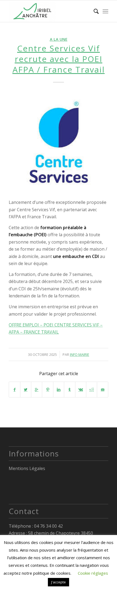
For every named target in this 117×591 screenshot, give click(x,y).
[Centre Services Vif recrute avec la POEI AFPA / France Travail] (58, 142)
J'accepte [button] (58, 582)
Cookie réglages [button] (93, 573)
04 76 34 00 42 (48, 526)
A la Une (58, 39)
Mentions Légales (27, 468)
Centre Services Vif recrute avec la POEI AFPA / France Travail (59, 59)
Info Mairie (79, 354)
